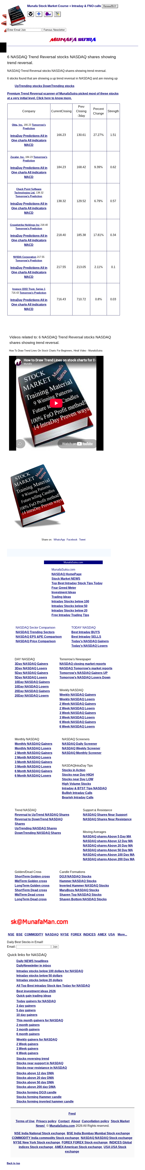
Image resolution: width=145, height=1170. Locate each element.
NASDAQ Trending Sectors (35, 632)
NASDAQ (52, 934)
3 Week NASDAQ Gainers (77, 712)
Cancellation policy (95, 1121)
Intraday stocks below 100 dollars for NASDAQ (49, 971)
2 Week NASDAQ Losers (77, 708)
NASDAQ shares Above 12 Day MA (108, 841)
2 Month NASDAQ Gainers (33, 752)
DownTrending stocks (58, 86)
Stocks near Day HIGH (78, 774)
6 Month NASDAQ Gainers (33, 771)
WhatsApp (59, 539)
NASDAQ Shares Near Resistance (107, 819)
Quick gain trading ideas (33, 995)
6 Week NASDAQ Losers (77, 726)
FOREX (76, 934)
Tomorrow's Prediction (28, 196)
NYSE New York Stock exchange (37, 1142)
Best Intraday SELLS (86, 636)
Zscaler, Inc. (17, 157)
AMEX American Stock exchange (79, 1147)
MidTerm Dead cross (29, 894)
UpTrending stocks (29, 86)
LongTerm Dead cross (31, 899)
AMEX (102, 934)
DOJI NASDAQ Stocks (75, 876)
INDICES (89, 934)
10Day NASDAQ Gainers (32, 682)
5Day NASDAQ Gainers (31, 672)
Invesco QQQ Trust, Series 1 (28, 289)
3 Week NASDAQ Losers (77, 717)
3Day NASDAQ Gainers (31, 663)
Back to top (13, 1163)
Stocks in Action (73, 770)
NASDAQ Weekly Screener (81, 748)
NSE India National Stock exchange (40, 1133)
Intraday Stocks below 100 (70, 601)
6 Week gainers (27, 1053)
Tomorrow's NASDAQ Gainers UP (83, 672)
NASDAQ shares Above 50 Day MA (108, 850)
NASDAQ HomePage (67, 574)
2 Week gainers (27, 1044)
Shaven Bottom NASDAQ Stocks (83, 899)
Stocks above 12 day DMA (35, 1073)
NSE (11, 934)
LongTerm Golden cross (32, 885)
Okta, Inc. (17, 124)
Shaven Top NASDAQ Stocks (80, 894)
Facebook (72, 539)
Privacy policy (46, 1121)
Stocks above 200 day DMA (36, 1086)
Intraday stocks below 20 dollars (39, 980)
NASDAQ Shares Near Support (105, 814)
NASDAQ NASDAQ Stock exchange (106, 1137)
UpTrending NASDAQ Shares (36, 828)
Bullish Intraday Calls (77, 792)
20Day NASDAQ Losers (32, 695)
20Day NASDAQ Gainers (32, 691)
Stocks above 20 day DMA (35, 1077)
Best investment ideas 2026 (36, 991)
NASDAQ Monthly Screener (81, 752)
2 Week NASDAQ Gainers (77, 703)
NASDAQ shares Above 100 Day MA (109, 854)
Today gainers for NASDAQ (36, 1001)
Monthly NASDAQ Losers (33, 748)
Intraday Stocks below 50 (69, 606)
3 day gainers (26, 1005)
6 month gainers (28, 1034)
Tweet (82, 539)
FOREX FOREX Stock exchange (85, 1142)
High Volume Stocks (76, 783)
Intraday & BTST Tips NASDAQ (84, 788)
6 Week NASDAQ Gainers (77, 722)
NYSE (64, 934)
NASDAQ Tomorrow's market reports (85, 668)
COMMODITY (34, 934)
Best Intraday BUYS (85, 632)
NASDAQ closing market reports (82, 663)
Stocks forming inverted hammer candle (45, 1101)
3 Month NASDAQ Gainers (33, 762)
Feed (72, 1113)
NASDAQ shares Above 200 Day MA (109, 859)
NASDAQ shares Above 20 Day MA (108, 845)
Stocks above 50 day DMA (35, 1082)
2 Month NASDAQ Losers (33, 757)
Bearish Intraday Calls (77, 797)
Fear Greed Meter (64, 587)
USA (111, 934)
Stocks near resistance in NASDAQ (41, 1067)
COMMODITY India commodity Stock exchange (46, 1137)
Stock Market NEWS (66, 578)
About (75, 1121)
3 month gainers (28, 1029)
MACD (28, 145)
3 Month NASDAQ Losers (33, 766)
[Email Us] (48, 14)
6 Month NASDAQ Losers (33, 775)
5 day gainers (26, 1010)
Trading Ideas (61, 596)
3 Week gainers (27, 1048)
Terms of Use (25, 1121)
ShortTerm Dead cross (31, 890)
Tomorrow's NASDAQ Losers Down (84, 677)
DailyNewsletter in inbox (33, 965)
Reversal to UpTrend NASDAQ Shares (42, 814)
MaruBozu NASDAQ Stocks (79, 890)
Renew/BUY (109, 6)
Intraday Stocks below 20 (69, 610)
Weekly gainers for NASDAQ (36, 1039)
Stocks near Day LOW (77, 779)
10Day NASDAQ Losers (32, 686)
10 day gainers (26, 1014)
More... (122, 934)
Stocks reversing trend (32, 1058)
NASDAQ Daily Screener (79, 743)
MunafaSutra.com (62, 1125)
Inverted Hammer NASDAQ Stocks (84, 885)
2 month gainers (28, 1024)
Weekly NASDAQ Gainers (77, 694)
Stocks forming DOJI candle (36, 1092)
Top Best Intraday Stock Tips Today (77, 583)
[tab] (30, 14)
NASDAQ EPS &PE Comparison (39, 636)
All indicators (37, 140)
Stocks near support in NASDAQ (39, 1063)
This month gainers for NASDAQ (39, 1020)
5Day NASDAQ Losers (31, 677)
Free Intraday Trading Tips (70, 615)
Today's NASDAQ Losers (89, 645)
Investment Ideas (64, 592)
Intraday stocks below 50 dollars (39, 975)
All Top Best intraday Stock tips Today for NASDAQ (53, 985)
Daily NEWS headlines (32, 961)
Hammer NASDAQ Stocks (77, 881)
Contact (64, 1121)
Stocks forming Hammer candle (39, 1097)
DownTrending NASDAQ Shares (38, 832)
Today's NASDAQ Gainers (90, 641)
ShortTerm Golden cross (32, 876)
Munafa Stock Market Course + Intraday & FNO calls (64, 6)
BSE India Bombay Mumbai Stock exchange (98, 1133)
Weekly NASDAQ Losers (77, 699)
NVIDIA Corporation (24, 257)
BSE (19, 934)
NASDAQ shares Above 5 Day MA (107, 836)
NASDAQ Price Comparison (36, 641)
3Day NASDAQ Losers (31, 668)
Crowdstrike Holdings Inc (25, 224)
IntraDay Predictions (25, 135)
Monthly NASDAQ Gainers (33, 743)
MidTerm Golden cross (31, 881)
